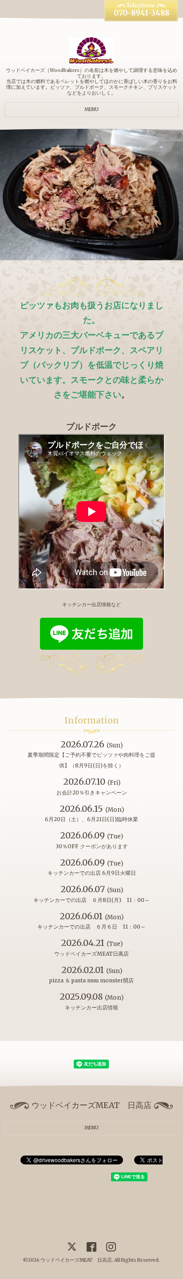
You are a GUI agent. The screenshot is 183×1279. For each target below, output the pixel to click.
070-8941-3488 (141, 13)
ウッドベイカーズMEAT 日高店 (76, 1260)
